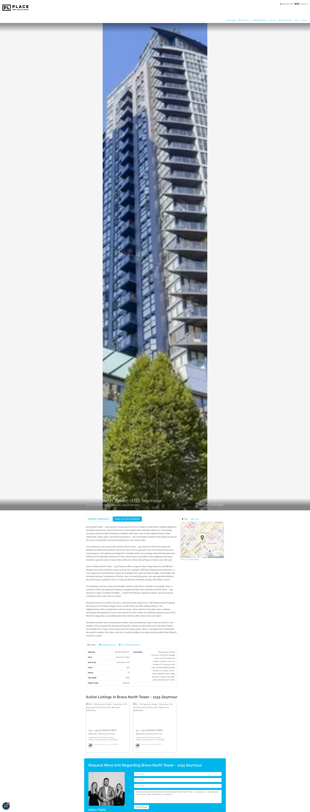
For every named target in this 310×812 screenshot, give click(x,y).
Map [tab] (186, 519)
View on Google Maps (189, 559)
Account (302, 4)
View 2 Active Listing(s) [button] (127, 519)
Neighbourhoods (260, 20)
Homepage (231, 20)
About (272, 20)
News (304, 20)
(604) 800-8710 (288, 4)
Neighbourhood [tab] (108, 645)
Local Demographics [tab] (130, 645)
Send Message (141, 807)
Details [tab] (92, 645)
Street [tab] (196, 519)
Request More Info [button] (98, 519)
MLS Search (243, 20)
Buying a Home (285, 20)
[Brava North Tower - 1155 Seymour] (155, 266)
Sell (296, 20)
